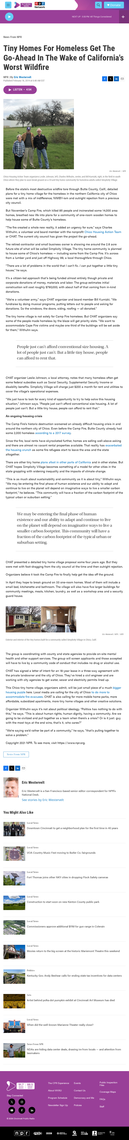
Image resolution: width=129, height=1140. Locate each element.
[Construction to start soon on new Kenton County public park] (14, 903)
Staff (102, 1106)
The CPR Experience (58, 1083)
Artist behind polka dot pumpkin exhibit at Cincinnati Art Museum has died (71, 1000)
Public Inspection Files (108, 1083)
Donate (115, 5)
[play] (9, 17)
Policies (78, 1105)
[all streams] (124, 16)
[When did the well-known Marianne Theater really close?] (14, 1026)
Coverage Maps (108, 1091)
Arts (29, 995)
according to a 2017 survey (53, 433)
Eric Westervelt (22, 77)
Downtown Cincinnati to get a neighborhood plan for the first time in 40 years (72, 828)
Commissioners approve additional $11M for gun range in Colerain (66, 926)
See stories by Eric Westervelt (43, 800)
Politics (31, 970)
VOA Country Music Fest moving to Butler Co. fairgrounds (61, 852)
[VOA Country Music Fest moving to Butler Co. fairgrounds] (14, 853)
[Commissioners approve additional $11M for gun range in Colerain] (14, 927)
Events (77, 1083)
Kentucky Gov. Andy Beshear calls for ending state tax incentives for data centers (74, 975)
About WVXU (55, 1090)
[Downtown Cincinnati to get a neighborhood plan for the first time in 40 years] (14, 829)
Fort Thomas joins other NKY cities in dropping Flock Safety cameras (67, 877)
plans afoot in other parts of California (66, 462)
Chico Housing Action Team (102, 232)
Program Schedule (57, 1098)
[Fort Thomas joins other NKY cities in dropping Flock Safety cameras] (14, 878)
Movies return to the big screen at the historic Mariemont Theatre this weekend (73, 951)
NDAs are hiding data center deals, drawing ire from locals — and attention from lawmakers (74, 1051)
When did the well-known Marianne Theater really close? (60, 1025)
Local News (32, 823)
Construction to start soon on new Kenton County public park (63, 902)
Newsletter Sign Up (58, 1105)
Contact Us (79, 1090)
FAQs (102, 1099)
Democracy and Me (84, 1098)
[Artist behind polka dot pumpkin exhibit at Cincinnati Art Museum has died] (14, 1001)
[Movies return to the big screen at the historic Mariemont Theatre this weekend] (14, 952)
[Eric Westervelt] (10, 787)
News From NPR (12, 37)
